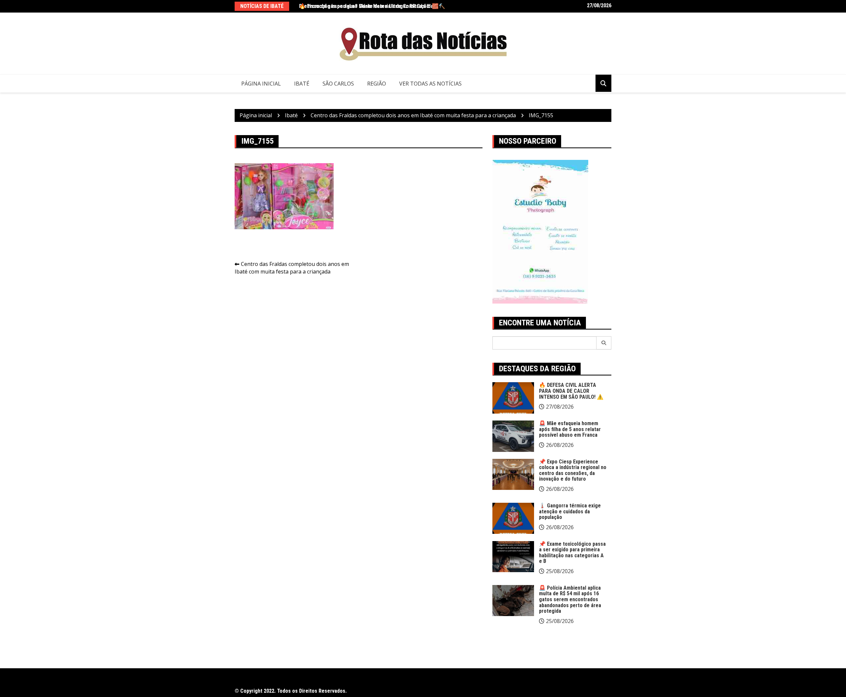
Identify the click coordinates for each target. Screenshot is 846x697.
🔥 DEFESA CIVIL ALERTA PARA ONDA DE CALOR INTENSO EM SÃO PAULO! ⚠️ (571, 391)
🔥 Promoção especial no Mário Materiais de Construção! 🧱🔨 (372, 6)
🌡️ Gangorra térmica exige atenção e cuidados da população (570, 511)
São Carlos (338, 83)
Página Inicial (261, 83)
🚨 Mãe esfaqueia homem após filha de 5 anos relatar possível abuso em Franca (570, 429)
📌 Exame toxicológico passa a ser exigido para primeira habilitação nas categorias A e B (572, 553)
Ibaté (301, 83)
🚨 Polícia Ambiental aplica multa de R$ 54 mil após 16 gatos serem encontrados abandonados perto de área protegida (570, 599)
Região (376, 83)
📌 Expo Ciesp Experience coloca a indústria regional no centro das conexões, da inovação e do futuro (572, 470)
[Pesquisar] (603, 342)
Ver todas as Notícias (430, 83)
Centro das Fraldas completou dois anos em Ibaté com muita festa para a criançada (292, 267)
